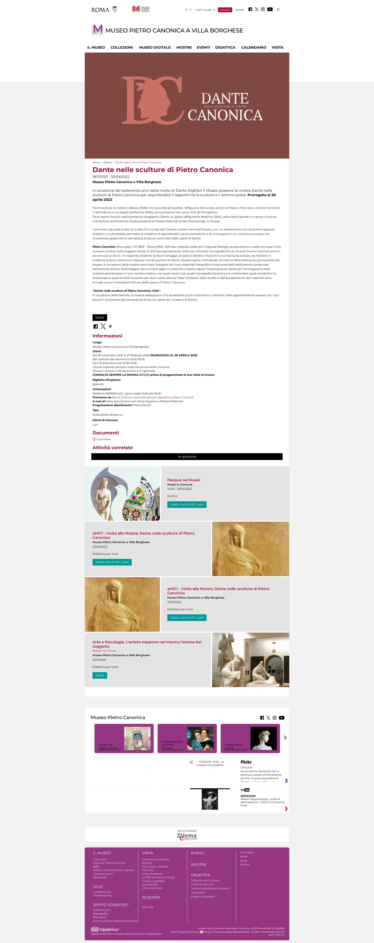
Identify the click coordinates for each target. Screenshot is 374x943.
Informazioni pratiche (156, 859)
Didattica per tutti (202, 884)
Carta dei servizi (103, 873)
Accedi (240, 9)
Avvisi (243, 860)
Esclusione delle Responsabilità (231, 932)
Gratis (99, 317)
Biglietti (147, 862)
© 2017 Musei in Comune (184, 932)
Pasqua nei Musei (183, 480)
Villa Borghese (102, 895)
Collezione (100, 859)
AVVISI (144, 375)
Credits (255, 932)
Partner (245, 864)
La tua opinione (152, 887)
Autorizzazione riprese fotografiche (115, 920)
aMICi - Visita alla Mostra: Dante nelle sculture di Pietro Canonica (144, 535)
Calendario (253, 47)
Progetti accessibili (203, 896)
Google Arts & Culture (233, 746)
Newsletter (100, 877)
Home (96, 162)
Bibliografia (100, 913)
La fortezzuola (102, 891)
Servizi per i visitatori (155, 866)
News (243, 856)
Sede (98, 887)
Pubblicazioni (102, 909)
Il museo (96, 47)
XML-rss (279, 934)
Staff (96, 866)
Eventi (203, 47)
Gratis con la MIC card (187, 504)
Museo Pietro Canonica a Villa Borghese (174, 30)
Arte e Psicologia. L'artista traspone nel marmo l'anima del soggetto (147, 644)
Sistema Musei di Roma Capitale (113, 870)
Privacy (208, 932)
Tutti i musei (204, 9)
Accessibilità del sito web (272, 933)
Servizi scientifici (110, 905)
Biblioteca (99, 917)
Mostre (184, 47)
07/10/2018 (261, 774)
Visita (277, 47)
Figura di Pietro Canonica (109, 862)
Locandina (103, 439)
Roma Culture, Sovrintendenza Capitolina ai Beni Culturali (153, 397)
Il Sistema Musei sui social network (172, 745)
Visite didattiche (152, 873)
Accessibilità (150, 884)
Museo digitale (155, 47)
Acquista (225, 9)
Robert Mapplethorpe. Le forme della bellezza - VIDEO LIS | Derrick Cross (263, 802)
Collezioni (121, 47)
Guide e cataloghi (153, 880)
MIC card (147, 870)
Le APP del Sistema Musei (107, 746)
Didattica (225, 47)
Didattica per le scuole (205, 880)
